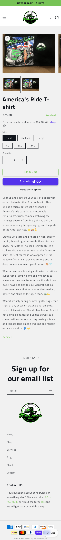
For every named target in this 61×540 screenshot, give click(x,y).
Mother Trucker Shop (26, 539)
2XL (20, 145)
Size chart (50, 114)
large (43, 138)
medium (25, 138)
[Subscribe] (50, 391)
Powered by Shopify (40, 539)
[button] (4, 17)
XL (7, 145)
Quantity (7, 153)
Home (10, 434)
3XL (32, 145)
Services (11, 449)
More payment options (30, 189)
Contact (11, 472)
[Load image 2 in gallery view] (30, 84)
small (9, 138)
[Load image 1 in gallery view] (11, 84)
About (10, 465)
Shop (9, 442)
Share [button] (9, 337)
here (43, 502)
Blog (9, 457)
